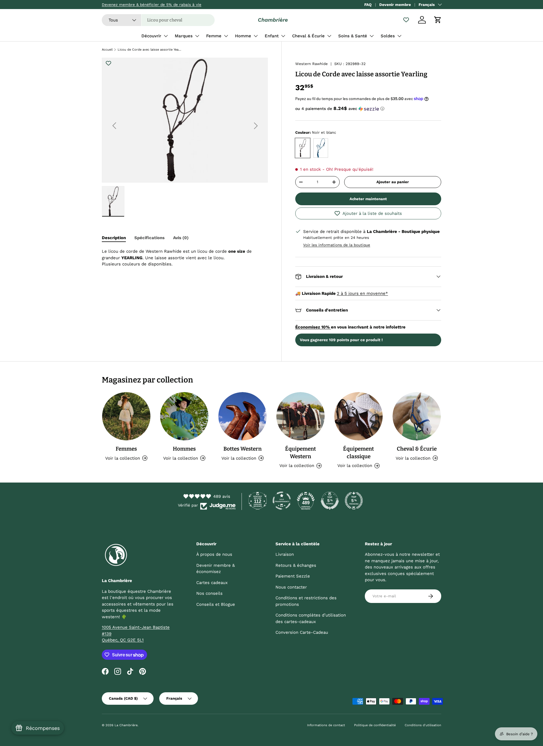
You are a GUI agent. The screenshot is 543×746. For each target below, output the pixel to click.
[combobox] (158, 20)
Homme (243, 35)
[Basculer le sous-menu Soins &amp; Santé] (371, 36)
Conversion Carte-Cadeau (301, 632)
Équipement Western (300, 453)
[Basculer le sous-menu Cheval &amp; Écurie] (329, 36)
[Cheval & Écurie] (417, 416)
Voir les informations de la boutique (336, 245)
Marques (184, 35)
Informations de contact (326, 725)
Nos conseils (209, 593)
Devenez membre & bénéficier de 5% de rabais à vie (151, 4)
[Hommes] (184, 416)
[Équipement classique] (358, 416)
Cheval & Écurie (308, 35)
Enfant (272, 35)
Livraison (284, 554)
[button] (438, 20)
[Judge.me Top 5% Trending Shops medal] (354, 501)
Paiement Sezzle (292, 576)
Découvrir (151, 35)
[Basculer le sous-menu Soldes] (399, 36)
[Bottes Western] (242, 416)
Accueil (107, 49)
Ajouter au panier (392, 182)
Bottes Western (242, 449)
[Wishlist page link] (406, 20)
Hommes (184, 449)
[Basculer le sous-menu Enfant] (283, 36)
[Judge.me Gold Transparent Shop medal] (282, 501)
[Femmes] (126, 416)
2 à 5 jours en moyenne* (362, 293)
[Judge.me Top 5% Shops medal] (330, 501)
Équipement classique (358, 453)
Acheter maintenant (368, 199)
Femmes (126, 449)
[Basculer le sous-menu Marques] (197, 36)
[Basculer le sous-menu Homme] (255, 36)
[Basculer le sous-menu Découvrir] (165, 36)
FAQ (368, 4)
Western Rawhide (311, 64)
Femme (213, 35)
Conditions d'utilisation (423, 725)
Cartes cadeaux (212, 582)
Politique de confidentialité (375, 725)
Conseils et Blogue (215, 604)
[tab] (114, 238)
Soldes (388, 35)
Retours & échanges (295, 565)
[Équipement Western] (300, 416)
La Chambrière (126, 725)
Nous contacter (291, 587)
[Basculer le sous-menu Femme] (226, 36)
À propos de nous (214, 554)
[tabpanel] (185, 257)
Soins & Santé (352, 35)
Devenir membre (395, 4)
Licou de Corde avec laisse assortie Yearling (149, 49)
